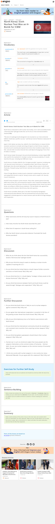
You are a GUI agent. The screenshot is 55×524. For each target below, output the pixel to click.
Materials (22, 5)
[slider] (7, 120)
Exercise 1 (7, 43)
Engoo (5, 19)
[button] (33, 65)
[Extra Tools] (50, 120)
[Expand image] (42, 27)
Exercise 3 (7, 210)
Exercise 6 (7, 387)
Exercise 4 (7, 249)
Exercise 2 (7, 113)
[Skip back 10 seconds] (44, 120)
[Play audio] (13, 49)
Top (11, 5)
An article (6, 435)
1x (47, 120)
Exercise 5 (7, 299)
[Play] (4, 120)
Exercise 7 (7, 411)
